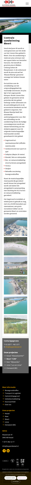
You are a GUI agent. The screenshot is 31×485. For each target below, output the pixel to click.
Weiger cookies (22, 477)
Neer (6, 416)
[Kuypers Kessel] (12, 3)
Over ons (8, 404)
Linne (7, 422)
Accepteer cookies (10, 477)
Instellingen (16, 481)
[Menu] (26, 3)
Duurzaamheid (10, 402)
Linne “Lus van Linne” (14, 365)
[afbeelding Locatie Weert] (16, 227)
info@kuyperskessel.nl (13, 347)
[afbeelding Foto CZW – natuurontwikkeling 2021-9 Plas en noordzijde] (16, 325)
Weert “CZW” (11, 359)
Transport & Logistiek (13, 393)
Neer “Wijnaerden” (13, 362)
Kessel (7, 413)
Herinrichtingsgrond (12, 396)
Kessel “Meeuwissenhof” (15, 356)
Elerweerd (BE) (11, 368)
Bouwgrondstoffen (12, 390)
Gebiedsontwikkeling (12, 399)
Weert (7, 419)
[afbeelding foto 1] (16, 266)
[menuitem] (26, 3)
